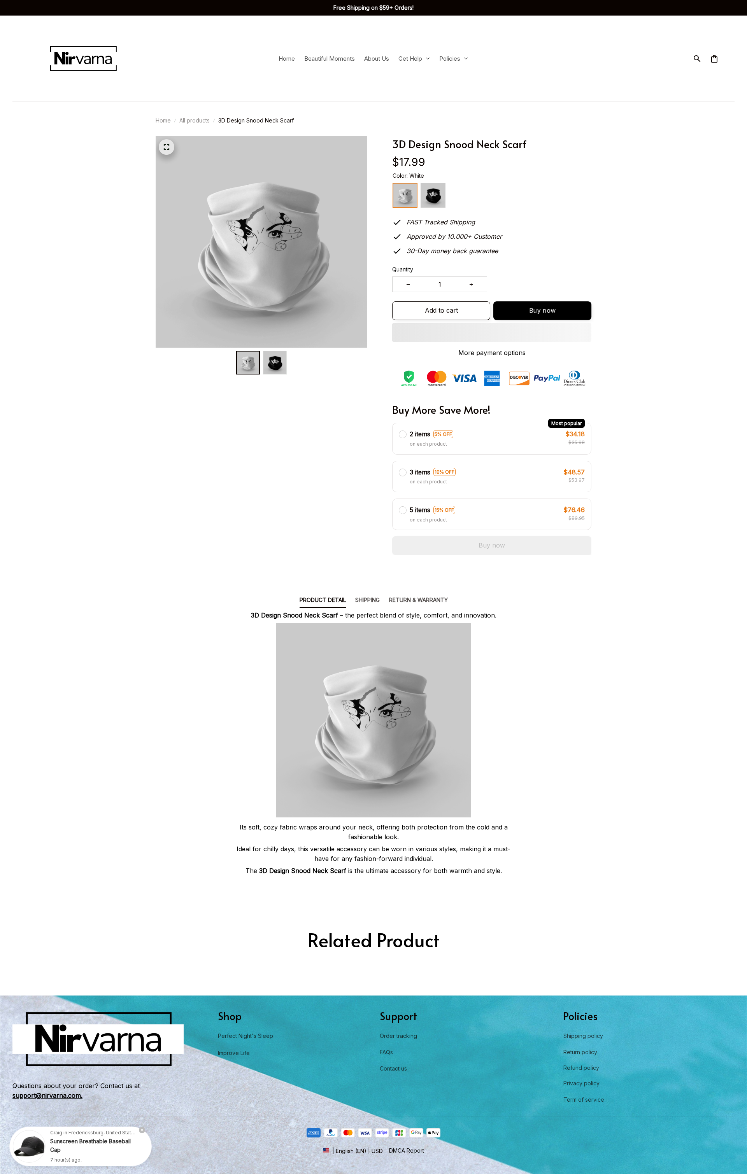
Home (163, 120)
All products (194, 120)
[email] (47, 1096)
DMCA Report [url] (406, 1150)
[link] (29, 1145)
